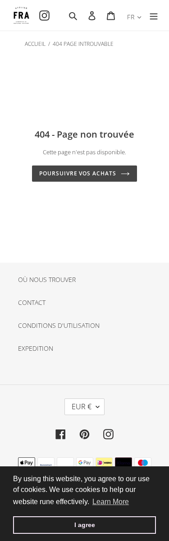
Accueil (35, 44)
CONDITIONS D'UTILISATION (59, 325)
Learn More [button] (110, 501)
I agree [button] (84, 524)
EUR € (81, 406)
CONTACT (32, 302)
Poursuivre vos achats (77, 173)
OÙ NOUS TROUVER (47, 279)
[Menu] (153, 15)
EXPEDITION (35, 348)
